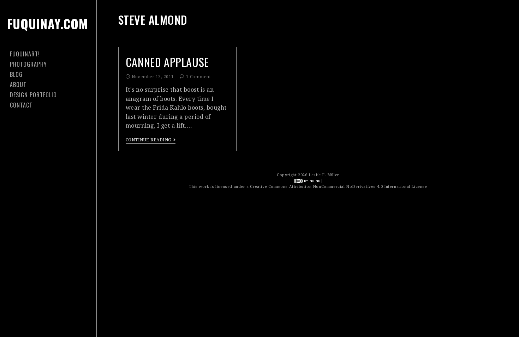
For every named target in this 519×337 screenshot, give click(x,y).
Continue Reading (149, 139)
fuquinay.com (47, 23)
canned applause (167, 62)
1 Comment (198, 76)
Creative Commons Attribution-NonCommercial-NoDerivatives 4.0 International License (338, 186)
